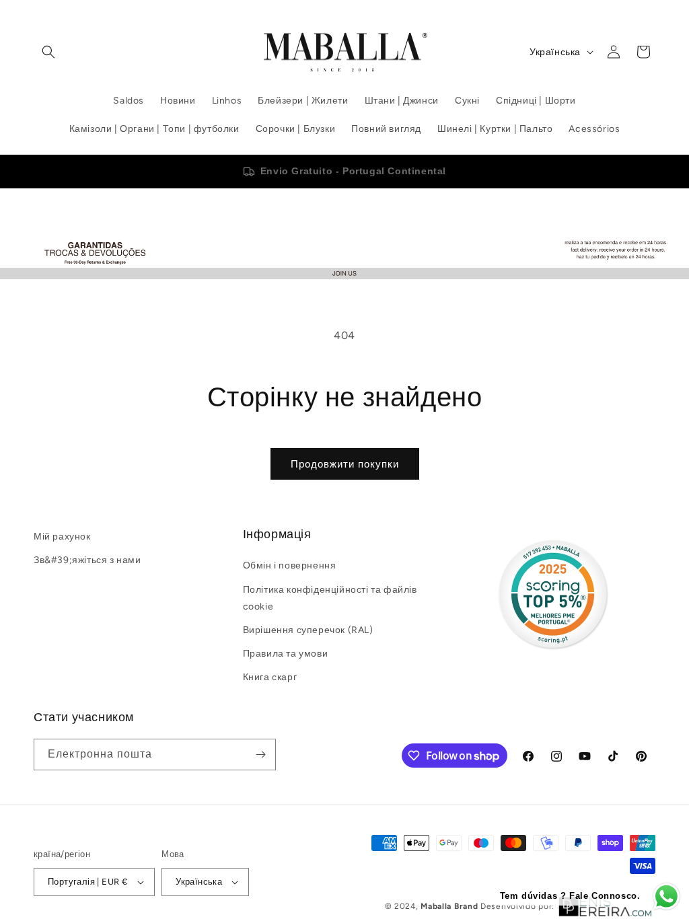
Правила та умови (285, 653)
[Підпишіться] (260, 754)
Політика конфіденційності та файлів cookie (330, 598)
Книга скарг (270, 677)
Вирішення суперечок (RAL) (308, 630)
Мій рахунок (62, 536)
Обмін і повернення (289, 565)
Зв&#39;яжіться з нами (87, 560)
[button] (48, 52)
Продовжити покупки (345, 464)
